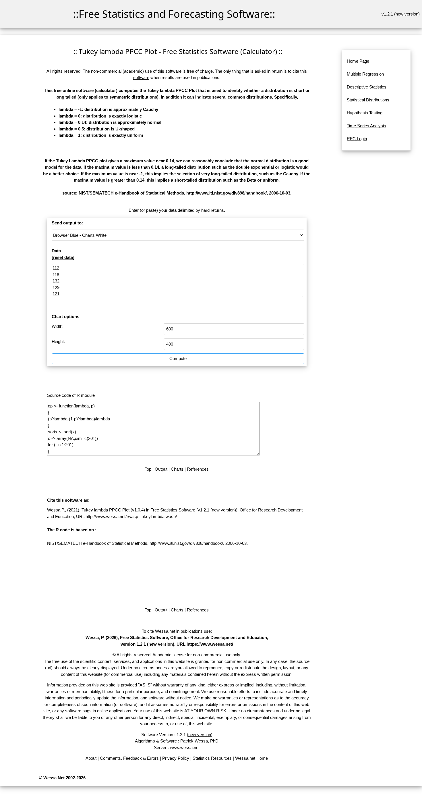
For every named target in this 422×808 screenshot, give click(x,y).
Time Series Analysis (366, 125)
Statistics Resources (212, 758)
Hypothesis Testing (364, 112)
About (91, 758)
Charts (177, 469)
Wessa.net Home (251, 758)
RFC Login (357, 138)
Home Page (358, 61)
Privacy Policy (175, 758)
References (198, 469)
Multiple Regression (365, 74)
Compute (178, 358)
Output (161, 469)
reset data (63, 257)
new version (407, 13)
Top (148, 469)
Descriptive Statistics (366, 86)
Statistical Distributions (368, 99)
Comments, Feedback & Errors (129, 758)
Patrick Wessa (194, 740)
